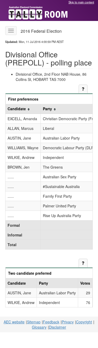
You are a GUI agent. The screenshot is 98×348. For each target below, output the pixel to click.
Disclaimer (57, 327)
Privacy (68, 321)
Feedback (51, 321)
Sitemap (34, 321)
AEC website (14, 321)
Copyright (84, 321)
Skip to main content (81, 2)
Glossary (39, 327)
